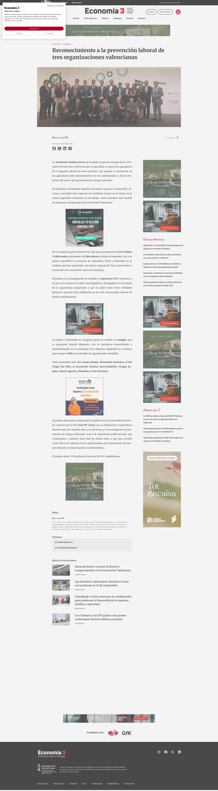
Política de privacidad (55, 6)
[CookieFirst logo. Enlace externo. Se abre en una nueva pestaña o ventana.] (11, 8)
